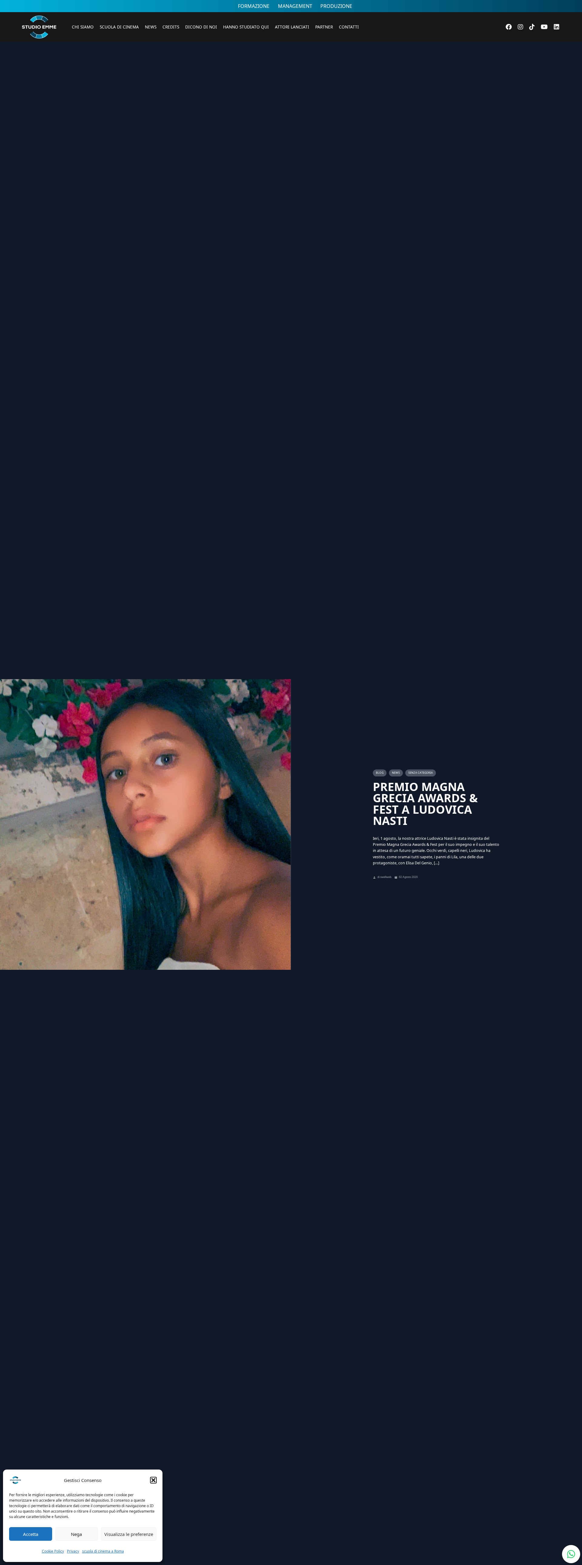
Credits (170, 27)
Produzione (336, 6)
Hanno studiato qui (246, 27)
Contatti (349, 27)
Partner (324, 27)
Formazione (253, 6)
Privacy (73, 1551)
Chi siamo (83, 27)
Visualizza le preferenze (128, 1534)
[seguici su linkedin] (556, 27)
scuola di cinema (119, 27)
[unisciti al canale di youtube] (544, 27)
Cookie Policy (53, 1551)
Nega (76, 1534)
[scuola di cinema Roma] (39, 47)
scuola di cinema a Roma (103, 1551)
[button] (153, 1480)
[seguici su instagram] (520, 27)
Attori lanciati (292, 27)
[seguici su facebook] (509, 27)
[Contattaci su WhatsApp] (571, 1554)
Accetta (30, 1534)
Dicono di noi (201, 27)
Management (295, 6)
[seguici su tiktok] (532, 27)
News (150, 27)
